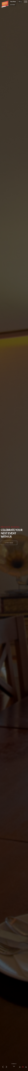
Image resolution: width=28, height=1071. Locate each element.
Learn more (9, 542)
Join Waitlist (12, 4)
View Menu (13, 1)
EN (19, 1)
